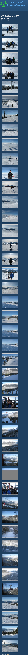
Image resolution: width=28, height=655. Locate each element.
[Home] (13, 4)
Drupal (8, 654)
